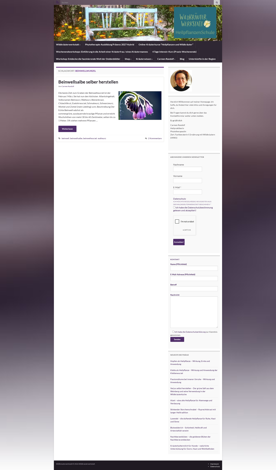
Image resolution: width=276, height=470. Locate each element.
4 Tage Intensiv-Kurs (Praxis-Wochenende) (174, 51)
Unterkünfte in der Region (202, 58)
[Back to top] (269, 463)
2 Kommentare (155, 138)
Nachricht (174, 295)
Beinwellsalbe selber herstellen (88, 81)
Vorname (177, 176)
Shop (127, 58)
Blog (182, 58)
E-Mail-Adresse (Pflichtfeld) (182, 274)
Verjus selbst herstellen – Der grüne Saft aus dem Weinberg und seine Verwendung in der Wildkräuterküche (192, 391)
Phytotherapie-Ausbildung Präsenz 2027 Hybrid (109, 44)
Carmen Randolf (165, 58)
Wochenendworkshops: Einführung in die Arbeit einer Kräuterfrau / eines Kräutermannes (102, 51)
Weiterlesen (67, 129)
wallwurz (102, 138)
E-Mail (177, 187)
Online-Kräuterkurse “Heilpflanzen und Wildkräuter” (166, 44)
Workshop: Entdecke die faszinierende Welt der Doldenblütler (88, 58)
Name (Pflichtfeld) (178, 264)
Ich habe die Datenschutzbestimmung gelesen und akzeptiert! (193, 209)
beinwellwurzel (90, 138)
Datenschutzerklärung (196, 332)
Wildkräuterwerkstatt (67, 44)
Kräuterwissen (144, 58)
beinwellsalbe (76, 138)
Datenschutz (179, 198)
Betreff (173, 284)
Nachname (178, 164)
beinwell (65, 138)
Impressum (214, 464)
